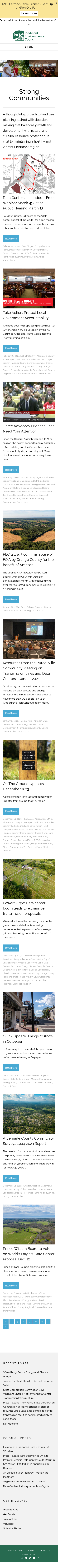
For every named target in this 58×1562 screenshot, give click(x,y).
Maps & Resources (24, 1193)
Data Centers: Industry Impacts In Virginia (26, 1486)
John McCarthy (28, 356)
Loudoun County (41, 253)
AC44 (31, 819)
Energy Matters (40, 250)
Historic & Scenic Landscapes (27, 488)
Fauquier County (18, 363)
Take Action (10, 1519)
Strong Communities (34, 257)
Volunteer (8, 1523)
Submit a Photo (12, 1528)
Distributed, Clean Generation (17, 484)
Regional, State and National (16, 373)
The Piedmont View (33, 847)
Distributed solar (41, 481)
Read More (11, 238)
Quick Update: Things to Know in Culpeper (28, 1038)
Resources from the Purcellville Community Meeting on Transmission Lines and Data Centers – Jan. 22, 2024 (29, 671)
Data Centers (15, 250)
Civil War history (27, 1297)
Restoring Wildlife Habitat (24, 498)
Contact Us (44, 1550)
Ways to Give (10, 1509)
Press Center (38, 610)
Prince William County (21, 370)
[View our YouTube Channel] (34, 1558)
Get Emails (9, 1514)
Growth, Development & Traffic (17, 253)
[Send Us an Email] (22, 1558)
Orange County (10, 840)
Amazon (39, 607)
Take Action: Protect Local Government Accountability (26, 315)
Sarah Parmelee (31, 1075)
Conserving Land (11, 481)
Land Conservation (25, 491)
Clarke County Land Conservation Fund (29, 826)
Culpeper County (33, 829)
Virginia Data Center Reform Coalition (24, 1481)
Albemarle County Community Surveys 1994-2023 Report (28, 1141)
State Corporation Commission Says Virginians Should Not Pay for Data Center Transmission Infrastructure (27, 1393)
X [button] (56, 3)
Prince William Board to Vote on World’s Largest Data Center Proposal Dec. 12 (28, 1254)
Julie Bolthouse (30, 955)
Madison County (34, 366)
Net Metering (10, 1423)
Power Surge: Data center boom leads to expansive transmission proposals (24, 908)
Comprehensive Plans (13, 829)
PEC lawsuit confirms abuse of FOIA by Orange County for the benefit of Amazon (28, 559)
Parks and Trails (20, 495)
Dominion (27, 250)
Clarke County (36, 359)
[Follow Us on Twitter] (30, 1558)
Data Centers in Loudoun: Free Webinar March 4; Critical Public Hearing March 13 (28, 203)
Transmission (9, 260)
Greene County (26, 833)
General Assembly (36, 363)
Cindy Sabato (27, 607)
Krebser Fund (41, 833)
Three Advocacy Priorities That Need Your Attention (28, 428)
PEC (25, 819)
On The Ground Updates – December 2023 (25, 786)
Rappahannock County (44, 370)
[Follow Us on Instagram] (38, 1558)
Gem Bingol (27, 246)
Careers (30, 1550)
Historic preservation (12, 973)
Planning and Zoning (13, 257)
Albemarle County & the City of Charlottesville (24, 822)
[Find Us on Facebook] (26, 1558)
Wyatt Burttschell (31, 1186)
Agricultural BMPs (45, 477)
